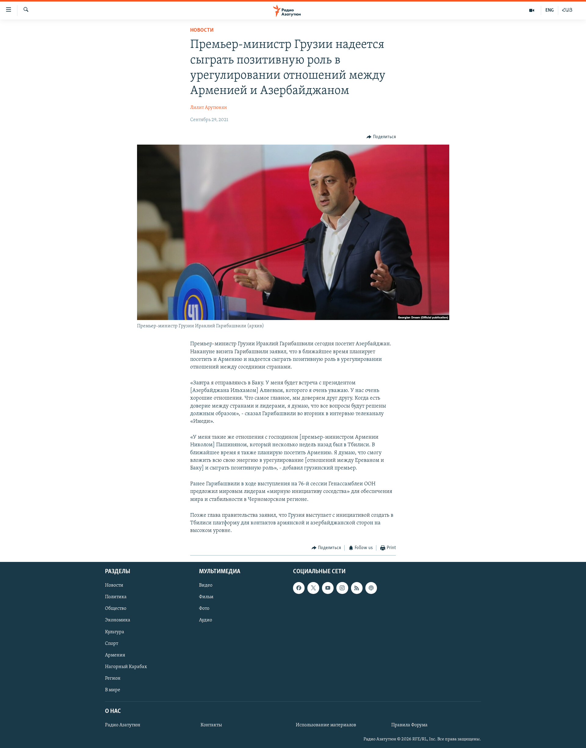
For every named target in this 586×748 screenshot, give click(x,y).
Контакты (211, 725)
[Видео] (532, 10)
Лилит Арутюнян (208, 107)
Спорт (111, 643)
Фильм (206, 597)
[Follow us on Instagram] (342, 588)
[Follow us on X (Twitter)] (313, 588)
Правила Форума (409, 725)
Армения (115, 655)
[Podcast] (371, 588)
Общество (115, 608)
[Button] (381, 137)
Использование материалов (326, 725)
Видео (205, 585)
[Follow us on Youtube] (328, 588)
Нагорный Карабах (126, 666)
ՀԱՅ (567, 10)
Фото (204, 608)
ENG (549, 10)
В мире (112, 690)
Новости (202, 30)
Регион (113, 678)
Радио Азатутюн (122, 725)
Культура (114, 631)
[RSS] (357, 588)
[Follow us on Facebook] (299, 588)
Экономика (117, 620)
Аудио (205, 620)
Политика (116, 597)
